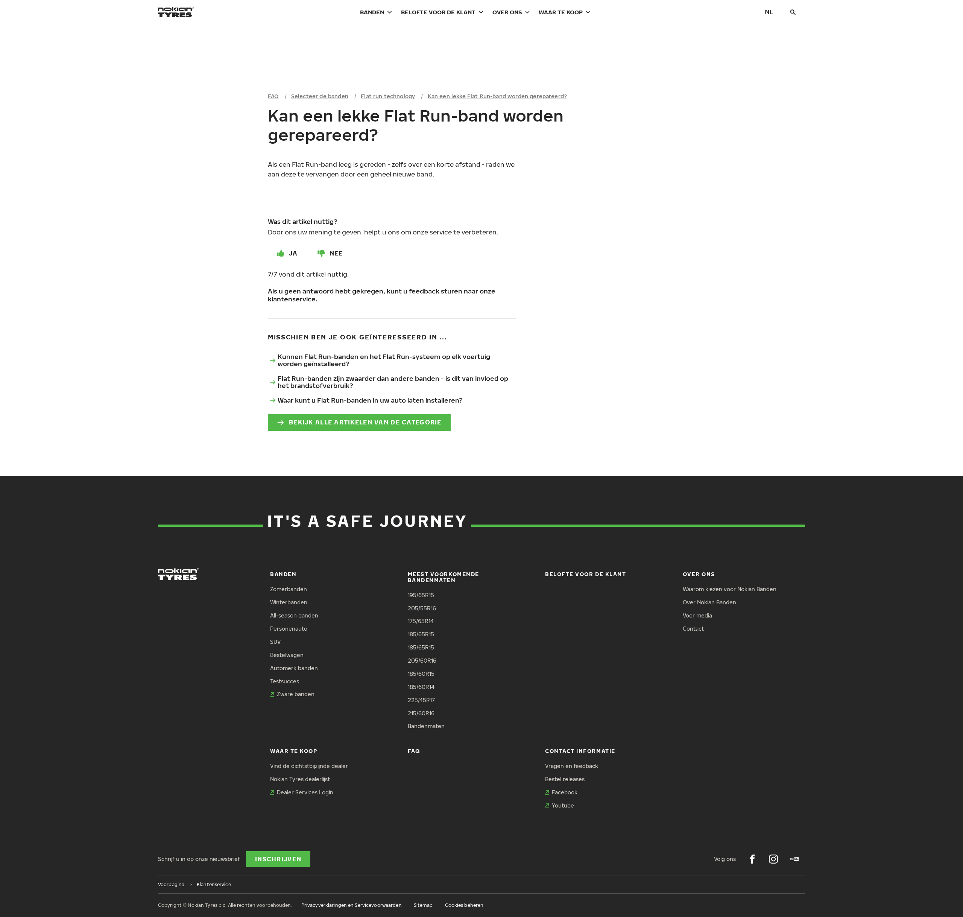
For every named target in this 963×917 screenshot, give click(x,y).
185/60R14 (421, 687)
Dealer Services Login (305, 792)
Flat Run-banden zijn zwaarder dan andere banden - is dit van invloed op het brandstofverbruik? (393, 381)
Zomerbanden (288, 589)
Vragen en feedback (571, 766)
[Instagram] (773, 859)
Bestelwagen (287, 655)
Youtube (563, 805)
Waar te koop (561, 12)
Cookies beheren (464, 905)
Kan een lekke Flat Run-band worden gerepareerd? (497, 96)
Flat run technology (388, 96)
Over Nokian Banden (709, 602)
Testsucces (284, 681)
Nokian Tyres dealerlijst (300, 779)
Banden (372, 12)
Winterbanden (288, 602)
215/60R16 (421, 713)
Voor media (697, 615)
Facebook (564, 792)
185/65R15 (421, 634)
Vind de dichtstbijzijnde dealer (309, 766)
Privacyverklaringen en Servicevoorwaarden (351, 905)
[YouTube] (794, 859)
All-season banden (294, 615)
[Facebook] (752, 859)
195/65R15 (421, 595)
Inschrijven (278, 859)
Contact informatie (580, 751)
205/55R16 (422, 608)
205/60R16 (422, 660)
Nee (336, 253)
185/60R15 (421, 674)
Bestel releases (565, 779)
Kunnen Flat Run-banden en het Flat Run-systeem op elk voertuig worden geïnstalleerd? (384, 360)
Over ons (507, 12)
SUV (275, 642)
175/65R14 (421, 621)
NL (769, 12)
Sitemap (423, 905)
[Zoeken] (793, 12)
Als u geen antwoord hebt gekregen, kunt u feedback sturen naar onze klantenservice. (381, 295)
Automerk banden (294, 668)
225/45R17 (421, 700)
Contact (693, 628)
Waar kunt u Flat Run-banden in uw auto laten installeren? (370, 400)
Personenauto (288, 628)
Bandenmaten (426, 726)
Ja (293, 253)
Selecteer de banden (319, 96)
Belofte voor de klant (438, 12)
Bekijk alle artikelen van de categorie (365, 422)
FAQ (273, 96)
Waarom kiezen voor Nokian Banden (729, 589)
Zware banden (295, 694)
